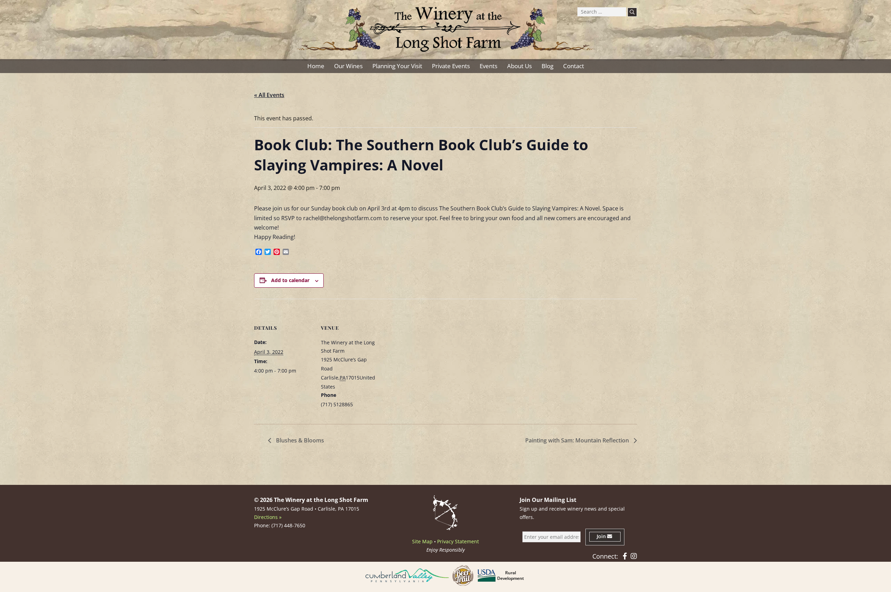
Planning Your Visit (397, 66)
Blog (547, 66)
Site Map (422, 541)
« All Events (269, 95)
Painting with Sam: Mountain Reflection (577, 440)
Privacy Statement (458, 541)
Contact (573, 66)
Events (488, 66)
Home (315, 66)
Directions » (268, 517)
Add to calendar (290, 280)
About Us (519, 66)
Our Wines (348, 66)
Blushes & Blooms (299, 440)
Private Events (451, 66)
